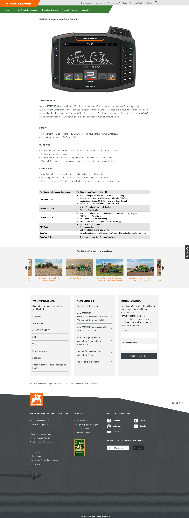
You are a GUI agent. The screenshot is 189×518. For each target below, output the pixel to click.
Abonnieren (138, 448)
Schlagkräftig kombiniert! (88, 362)
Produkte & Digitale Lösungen (25, 10)
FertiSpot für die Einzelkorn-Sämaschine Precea (89, 353)
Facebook (116, 420)
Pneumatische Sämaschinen (87, 383)
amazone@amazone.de (45, 442)
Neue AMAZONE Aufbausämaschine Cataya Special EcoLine (92, 329)
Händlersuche (86, 3)
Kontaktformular (82, 420)
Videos (35, 344)
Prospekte (36, 316)
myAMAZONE (138, 3)
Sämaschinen (69, 383)
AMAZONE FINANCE (41, 330)
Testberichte (37, 323)
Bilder (34, 337)
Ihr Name (124, 330)
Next (163, 268)
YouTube (116, 431)
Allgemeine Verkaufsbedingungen (45, 460)
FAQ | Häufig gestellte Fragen (87, 424)
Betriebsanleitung (40, 351)
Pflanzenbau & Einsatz (49, 10)
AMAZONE (34, 383)
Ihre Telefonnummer (129, 342)
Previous (26, 268)
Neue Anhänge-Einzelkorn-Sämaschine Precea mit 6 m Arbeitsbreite (89, 340)
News (7, 10)
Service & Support (88, 10)
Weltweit (148, 3)
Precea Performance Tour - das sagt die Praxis (49, 366)
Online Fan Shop (82, 428)
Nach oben (175, 402)
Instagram (116, 426)
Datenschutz (36, 456)
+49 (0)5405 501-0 (43, 434)
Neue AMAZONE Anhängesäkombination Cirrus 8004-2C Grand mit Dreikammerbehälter (93, 316)
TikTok (142, 420)
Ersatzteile (36, 358)
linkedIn (142, 426)
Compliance (36, 464)
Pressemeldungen (83, 432)
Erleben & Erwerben (69, 10)
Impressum (36, 452)
